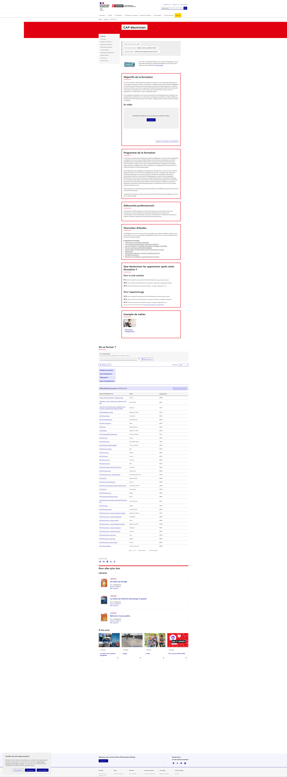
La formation (103, 39)
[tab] (107, 370)
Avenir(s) (178, 15)
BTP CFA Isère (103, 478)
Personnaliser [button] (18, 770)
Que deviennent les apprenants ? (107, 52)
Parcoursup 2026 (132, 773)
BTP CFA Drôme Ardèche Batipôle (108, 445)
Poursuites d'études (104, 49)
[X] (110, 561)
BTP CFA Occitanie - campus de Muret (109, 520)
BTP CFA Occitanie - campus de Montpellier (111, 516)
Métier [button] (110, 15)
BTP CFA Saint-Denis (105, 416)
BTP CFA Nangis (104, 505)
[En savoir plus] (157, 48)
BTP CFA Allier (103, 430)
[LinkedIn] (107, 561)
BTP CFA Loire (103, 489)
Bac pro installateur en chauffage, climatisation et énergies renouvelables (146, 246)
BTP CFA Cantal (103, 438)
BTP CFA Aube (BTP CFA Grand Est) (108, 434)
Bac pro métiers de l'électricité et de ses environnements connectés (144, 249)
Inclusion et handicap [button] (145, 15)
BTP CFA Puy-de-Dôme (105, 546)
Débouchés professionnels (106, 47)
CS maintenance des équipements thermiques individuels (141, 244)
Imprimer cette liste (181, 388)
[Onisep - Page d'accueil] (118, 6)
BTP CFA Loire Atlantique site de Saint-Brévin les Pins (113, 485)
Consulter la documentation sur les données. (152, 304)
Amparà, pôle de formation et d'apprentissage (111, 397)
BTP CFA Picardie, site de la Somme (108, 542)
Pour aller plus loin (104, 60)
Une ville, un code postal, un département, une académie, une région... (115, 355)
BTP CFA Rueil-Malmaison (106, 419)
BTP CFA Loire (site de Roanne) (107, 482)
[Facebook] (114, 561)
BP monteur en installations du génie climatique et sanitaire (142, 257)
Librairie (175, 4)
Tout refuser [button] (30, 770)
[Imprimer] (100, 561)
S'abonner (103, 761)
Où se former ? (103, 58)
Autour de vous (148, 359)
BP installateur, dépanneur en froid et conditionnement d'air (142, 253)
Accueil (100, 19)
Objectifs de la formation (105, 41)
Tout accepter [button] (42, 770)
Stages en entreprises (164, 773)
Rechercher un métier (118, 773)
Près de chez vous (169, 15)
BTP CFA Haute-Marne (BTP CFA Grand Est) (110, 467)
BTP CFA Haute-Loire (105, 463)
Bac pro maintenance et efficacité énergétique (138, 248)
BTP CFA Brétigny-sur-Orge (106, 412)
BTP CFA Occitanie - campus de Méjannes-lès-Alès (112, 524)
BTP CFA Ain (103, 427)
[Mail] (103, 561)
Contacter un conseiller (132, 15)
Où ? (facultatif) (105, 354)
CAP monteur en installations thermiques (137, 242)
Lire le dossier (159, 65)
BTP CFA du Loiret (104, 452)
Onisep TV (166, 4)
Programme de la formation (106, 44)
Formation (106, 19)
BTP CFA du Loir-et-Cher (106, 449)
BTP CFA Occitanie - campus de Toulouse (110, 531)
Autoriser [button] (151, 120)
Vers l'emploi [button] (157, 15)
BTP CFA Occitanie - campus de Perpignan (110, 527)
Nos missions (184, 4)
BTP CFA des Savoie (104, 441)
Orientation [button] (119, 15)
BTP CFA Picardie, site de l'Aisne (108, 535)
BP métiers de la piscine (132, 255)
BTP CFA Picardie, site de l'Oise (107, 538)
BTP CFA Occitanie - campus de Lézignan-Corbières (112, 513)
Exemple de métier (104, 55)
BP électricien (129, 251)
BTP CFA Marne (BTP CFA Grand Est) (109, 496)
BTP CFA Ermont (104, 456)
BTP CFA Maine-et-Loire (105, 493)
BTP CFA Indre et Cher (105, 471)
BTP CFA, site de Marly (105, 423)
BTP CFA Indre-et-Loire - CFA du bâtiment (110, 474)
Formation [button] (102, 15)
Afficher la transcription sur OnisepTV (166, 141)
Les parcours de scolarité (149, 773)
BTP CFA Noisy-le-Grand (106, 509)
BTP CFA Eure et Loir (105, 460)
